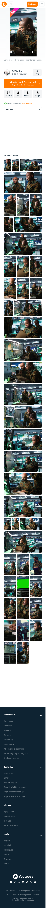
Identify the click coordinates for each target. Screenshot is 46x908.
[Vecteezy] (4, 4)
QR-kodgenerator (11, 873)
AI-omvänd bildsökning (14, 864)
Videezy (7, 846)
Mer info (9, 110)
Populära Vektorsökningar (15, 902)
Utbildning (8, 855)
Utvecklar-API (9, 859)
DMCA (6, 893)
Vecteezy (8, 841)
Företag (7, 850)
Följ (37, 74)
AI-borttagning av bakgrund (16, 869)
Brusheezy (8, 836)
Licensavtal (9, 888)
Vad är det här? (27, 104)
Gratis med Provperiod (23, 83)
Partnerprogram (11, 898)
